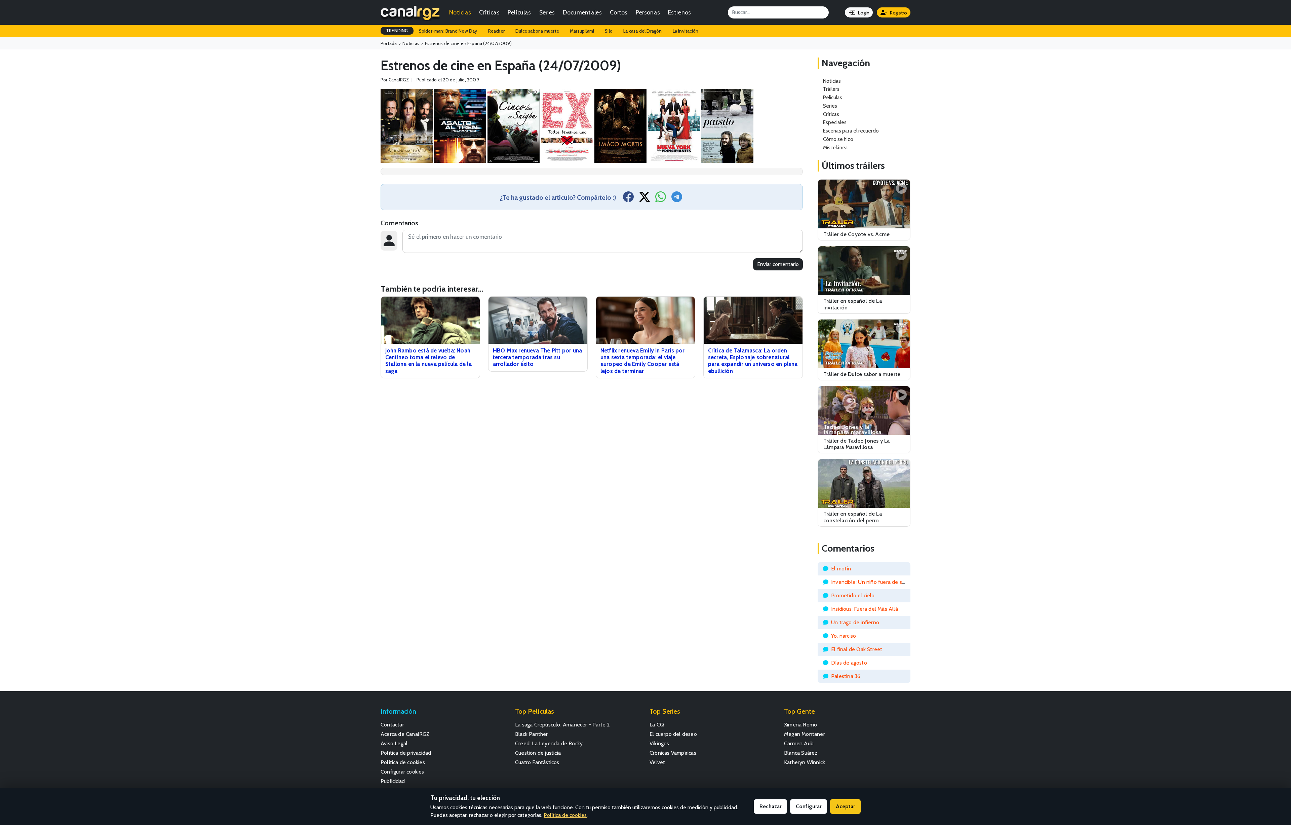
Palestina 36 (845, 676)
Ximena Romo (800, 724)
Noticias (460, 12)
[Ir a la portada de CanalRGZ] (410, 12)
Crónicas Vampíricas (673, 753)
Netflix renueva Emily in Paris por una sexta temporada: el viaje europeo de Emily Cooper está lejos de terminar (642, 360)
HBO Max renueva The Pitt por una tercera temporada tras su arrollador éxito (537, 357)
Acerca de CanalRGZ (405, 734)
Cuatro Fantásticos (537, 762)
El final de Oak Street (856, 649)
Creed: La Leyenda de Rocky (549, 743)
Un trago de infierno (855, 622)
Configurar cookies (402, 771)
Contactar (392, 724)
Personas (648, 12)
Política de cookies (403, 762)
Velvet (657, 762)
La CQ (657, 724)
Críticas (489, 12)
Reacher (496, 31)
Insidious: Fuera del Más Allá (864, 609)
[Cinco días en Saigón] (513, 125)
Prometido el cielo (853, 595)
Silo (609, 31)
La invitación (686, 31)
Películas (519, 12)
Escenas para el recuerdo (851, 130)
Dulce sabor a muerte (537, 31)
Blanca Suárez (801, 753)
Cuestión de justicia (538, 753)
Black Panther (531, 734)
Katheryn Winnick (804, 762)
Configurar (808, 806)
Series (547, 12)
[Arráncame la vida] (407, 125)
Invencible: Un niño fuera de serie (871, 582)
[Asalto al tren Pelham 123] (460, 125)
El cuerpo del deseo (673, 734)
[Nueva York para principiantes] (674, 125)
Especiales (835, 122)
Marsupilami (582, 31)
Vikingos (659, 743)
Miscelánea (835, 147)
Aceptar (845, 806)
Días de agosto (849, 663)
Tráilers (831, 89)
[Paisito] (727, 125)
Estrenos (679, 12)
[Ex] (567, 125)
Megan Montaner (804, 734)
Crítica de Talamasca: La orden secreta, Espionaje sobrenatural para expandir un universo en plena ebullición (753, 360)
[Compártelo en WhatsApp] (660, 199)
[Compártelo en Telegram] (676, 199)
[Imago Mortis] (620, 125)
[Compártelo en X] (644, 199)
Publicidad (393, 781)
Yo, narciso (843, 636)
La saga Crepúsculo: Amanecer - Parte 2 (562, 724)
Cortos (619, 12)
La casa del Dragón (642, 31)
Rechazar (770, 806)
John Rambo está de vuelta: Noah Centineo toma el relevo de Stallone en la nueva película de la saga (428, 360)
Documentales (582, 12)
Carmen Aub (799, 743)
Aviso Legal (394, 743)
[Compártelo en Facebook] (628, 199)
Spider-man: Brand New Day (448, 31)
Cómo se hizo (838, 139)
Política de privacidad (406, 753)
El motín (841, 568)
